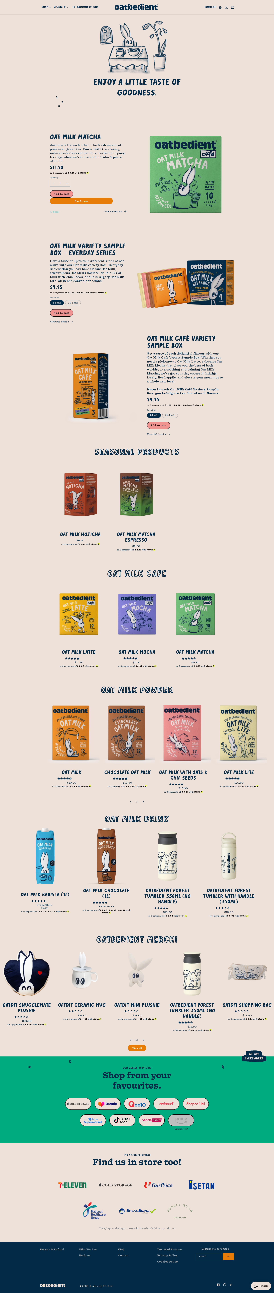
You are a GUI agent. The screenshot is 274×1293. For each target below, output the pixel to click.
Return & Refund (52, 1249)
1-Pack (57, 303)
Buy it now (81, 201)
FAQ (121, 1249)
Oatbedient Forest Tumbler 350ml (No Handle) (167, 896)
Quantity (54, 177)
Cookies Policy (167, 1261)
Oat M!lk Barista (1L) (45, 894)
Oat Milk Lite (239, 772)
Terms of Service (169, 1249)
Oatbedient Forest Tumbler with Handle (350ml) (228, 896)
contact (210, 7)
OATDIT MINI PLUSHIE (137, 1005)
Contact (124, 1255)
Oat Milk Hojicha (80, 534)
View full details (113, 211)
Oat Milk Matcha (195, 652)
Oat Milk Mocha (137, 652)
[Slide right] (143, 802)
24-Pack (73, 303)
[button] (46, 7)
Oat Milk (71, 772)
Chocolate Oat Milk (127, 772)
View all (137, 1048)
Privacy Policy (167, 1255)
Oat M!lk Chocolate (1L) (106, 893)
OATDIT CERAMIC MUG (82, 1005)
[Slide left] (131, 802)
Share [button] (56, 212)
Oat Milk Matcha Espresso (136, 537)
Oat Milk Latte (79, 652)
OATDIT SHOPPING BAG (247, 1005)
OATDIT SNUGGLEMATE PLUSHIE (27, 1008)
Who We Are (88, 1249)
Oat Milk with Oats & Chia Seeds (183, 775)
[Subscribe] (228, 1256)
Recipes (84, 1255)
